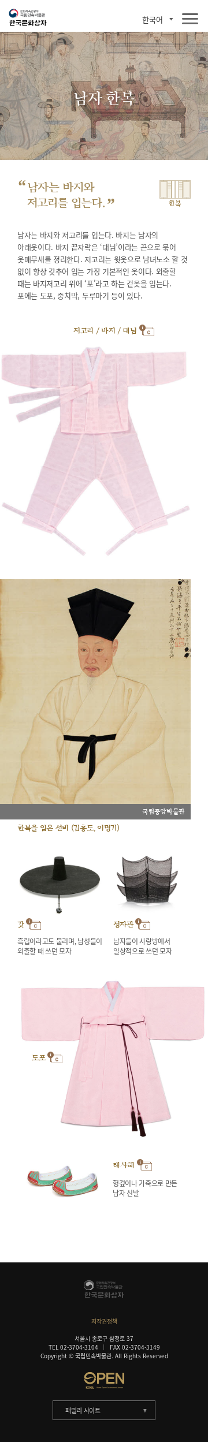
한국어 (152, 19)
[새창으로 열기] (104, 1380)
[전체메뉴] (190, 19)
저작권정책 (104, 1321)
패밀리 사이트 (83, 1410)
